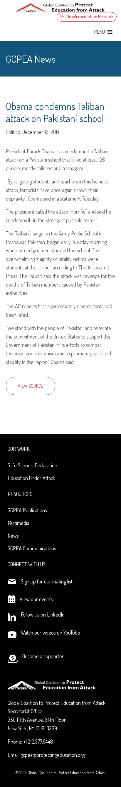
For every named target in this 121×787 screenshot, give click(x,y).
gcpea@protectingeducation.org (53, 755)
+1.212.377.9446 (38, 741)
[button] (99, 32)
